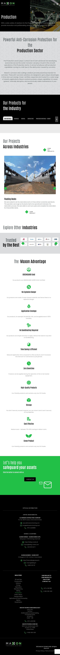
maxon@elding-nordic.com (31, 544)
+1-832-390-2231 (47, 591)
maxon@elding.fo (31, 563)
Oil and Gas (18, 579)
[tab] (8, 118)
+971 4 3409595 (31, 528)
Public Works (18, 594)
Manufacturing (18, 589)
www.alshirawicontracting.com (31, 523)
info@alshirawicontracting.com (31, 525)
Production (18, 592)
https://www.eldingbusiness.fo (31, 560)
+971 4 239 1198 (48, 588)
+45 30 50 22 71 (31, 547)
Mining (18, 591)
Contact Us (46, 581)
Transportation (18, 596)
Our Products (46, 577)
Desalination (18, 602)
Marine (18, 600)
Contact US (30, 479)
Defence (18, 583)
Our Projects (46, 575)
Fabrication (18, 587)
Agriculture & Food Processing (18, 598)
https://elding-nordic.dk (31, 542)
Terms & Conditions (51, 651)
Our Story (46, 579)
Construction (18, 581)
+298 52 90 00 (31, 565)
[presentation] (5, 188)
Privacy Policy (40, 651)
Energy (18, 585)
